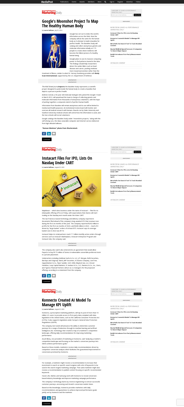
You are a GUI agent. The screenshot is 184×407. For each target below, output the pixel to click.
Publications (64, 2)
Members (91, 2)
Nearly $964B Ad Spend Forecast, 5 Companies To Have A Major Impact (126, 50)
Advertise (129, 2)
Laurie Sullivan (49, 30)
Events (74, 2)
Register (120, 2)
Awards (82, 2)
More (99, 2)
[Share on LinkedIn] (49, 133)
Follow (138, 2)
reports (62, 86)
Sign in (112, 2)
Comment (46, 139)
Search (105, 2)
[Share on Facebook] (44, 133)
